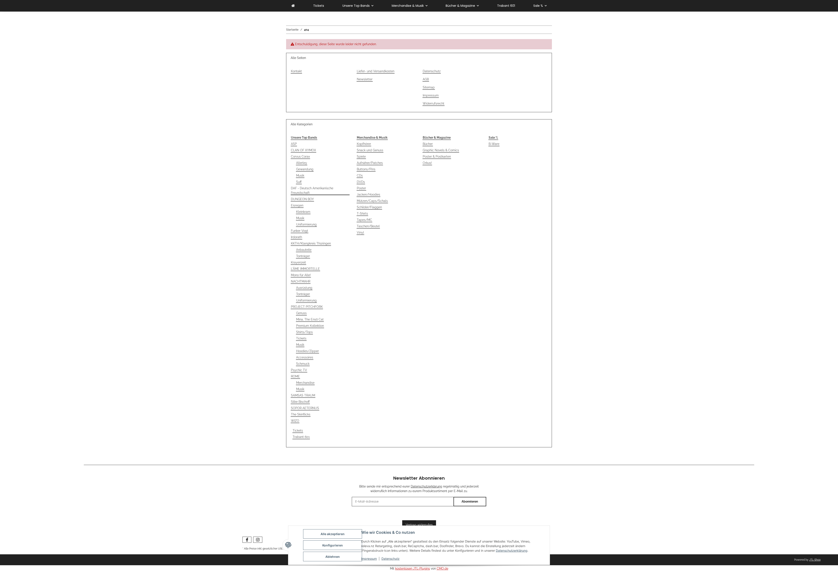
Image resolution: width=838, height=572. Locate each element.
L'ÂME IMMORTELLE (305, 268)
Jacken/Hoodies (368, 194)
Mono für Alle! (301, 275)
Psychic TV (299, 370)
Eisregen (297, 205)
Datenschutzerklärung (511, 550)
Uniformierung (306, 224)
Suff (299, 182)
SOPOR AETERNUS (305, 408)
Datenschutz (390, 558)
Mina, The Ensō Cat (310, 319)
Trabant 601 (301, 437)
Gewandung (304, 169)
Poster (361, 188)
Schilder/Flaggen (369, 207)
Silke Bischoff (300, 401)
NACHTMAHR (300, 281)
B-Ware (494, 144)
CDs (360, 175)
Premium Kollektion (310, 325)
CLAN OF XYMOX (303, 150)
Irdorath (296, 237)
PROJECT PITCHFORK (307, 306)
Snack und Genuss (370, 150)
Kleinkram (303, 212)
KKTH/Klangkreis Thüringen (311, 243)
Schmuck (302, 363)
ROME (295, 376)
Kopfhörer (364, 144)
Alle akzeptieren (333, 534)
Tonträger (303, 256)
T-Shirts (362, 213)
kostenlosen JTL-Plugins (412, 568)
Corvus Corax (300, 156)
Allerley (301, 163)
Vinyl (360, 232)
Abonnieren (470, 501)
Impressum (369, 558)
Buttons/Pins (366, 169)
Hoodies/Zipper (307, 351)
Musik (300, 175)
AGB (426, 79)
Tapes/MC (364, 220)
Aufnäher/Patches (370, 163)
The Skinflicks (300, 414)
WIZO (295, 420)
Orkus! (427, 163)
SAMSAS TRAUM (303, 395)
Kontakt (296, 71)
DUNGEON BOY (302, 199)
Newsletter (365, 79)
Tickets (301, 338)
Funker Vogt (299, 231)
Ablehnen (332, 556)
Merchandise (305, 382)
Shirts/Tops (304, 332)
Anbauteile (303, 250)
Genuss (301, 313)
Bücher (428, 144)
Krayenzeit (298, 262)
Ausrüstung (304, 287)
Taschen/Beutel (368, 226)
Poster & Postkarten (437, 156)
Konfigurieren (332, 545)
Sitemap (429, 87)
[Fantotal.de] (293, 6)
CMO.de (442, 568)
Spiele (361, 156)
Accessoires (304, 357)
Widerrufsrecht (433, 103)
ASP (294, 144)
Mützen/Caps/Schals (372, 201)
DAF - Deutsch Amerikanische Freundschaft (312, 190)
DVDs (361, 182)
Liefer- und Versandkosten (375, 71)
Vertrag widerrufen (419, 525)
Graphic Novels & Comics (441, 150)
